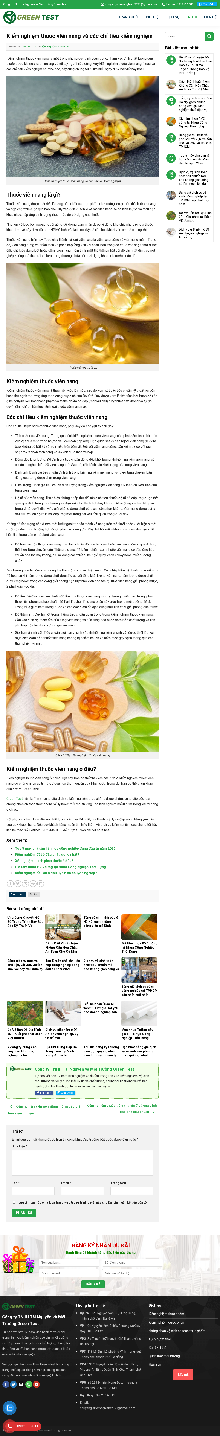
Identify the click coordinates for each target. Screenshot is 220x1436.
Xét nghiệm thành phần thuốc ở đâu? (44, 861)
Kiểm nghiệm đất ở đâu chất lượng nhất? (47, 854)
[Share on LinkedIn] (40, 883)
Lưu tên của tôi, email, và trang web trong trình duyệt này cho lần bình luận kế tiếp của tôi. (83, 1202)
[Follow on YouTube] (36, 1384)
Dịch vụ (172, 17)
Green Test (14, 799)
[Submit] (209, 36)
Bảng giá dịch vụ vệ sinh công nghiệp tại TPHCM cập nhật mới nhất (194, 198)
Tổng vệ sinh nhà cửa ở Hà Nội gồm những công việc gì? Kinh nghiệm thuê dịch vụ (195, 104)
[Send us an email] (21, 1384)
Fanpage (45, 1092)
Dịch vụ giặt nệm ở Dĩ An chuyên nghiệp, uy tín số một (194, 233)
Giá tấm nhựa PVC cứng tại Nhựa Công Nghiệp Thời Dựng (60, 867)
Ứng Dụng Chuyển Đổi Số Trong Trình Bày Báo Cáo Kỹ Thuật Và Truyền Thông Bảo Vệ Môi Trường (195, 65)
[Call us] (28, 1384)
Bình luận (19, 1146)
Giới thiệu (152, 17)
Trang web (118, 1183)
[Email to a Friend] (25, 883)
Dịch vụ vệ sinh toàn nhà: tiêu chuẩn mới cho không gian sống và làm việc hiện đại (193, 178)
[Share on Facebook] (10, 883)
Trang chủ (128, 17)
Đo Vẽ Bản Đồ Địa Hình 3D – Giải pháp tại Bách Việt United (195, 217)
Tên (16, 1183)
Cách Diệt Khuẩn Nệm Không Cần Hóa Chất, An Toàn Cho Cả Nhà (194, 85)
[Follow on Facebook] (5, 1384)
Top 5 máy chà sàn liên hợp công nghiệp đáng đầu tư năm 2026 (65, 848)
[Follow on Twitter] (13, 1384)
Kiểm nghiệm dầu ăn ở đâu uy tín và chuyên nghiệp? (56, 873)
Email (66, 1183)
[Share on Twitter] (17, 883)
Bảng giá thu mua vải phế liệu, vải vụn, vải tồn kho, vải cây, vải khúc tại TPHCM (195, 141)
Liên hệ (210, 17)
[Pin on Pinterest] (33, 883)
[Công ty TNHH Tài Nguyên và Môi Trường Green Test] (31, 17)
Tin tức (192, 17)
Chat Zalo (209, 4)
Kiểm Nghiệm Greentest (55, 46)
